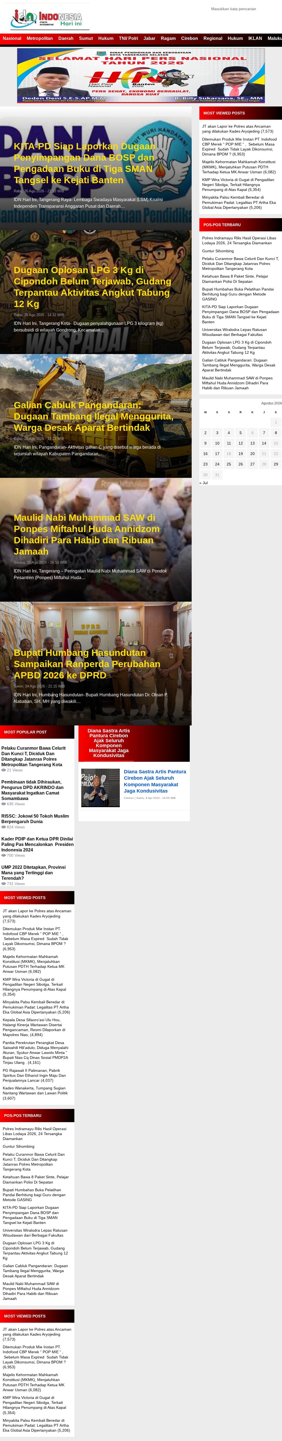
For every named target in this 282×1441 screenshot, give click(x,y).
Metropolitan (40, 38)
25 (229, 464)
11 (229, 443)
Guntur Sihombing (18, 1146)
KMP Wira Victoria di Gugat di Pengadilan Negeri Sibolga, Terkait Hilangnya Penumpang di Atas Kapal (34, 984)
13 (252, 443)
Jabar (149, 38)
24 (217, 464)
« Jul (203, 483)
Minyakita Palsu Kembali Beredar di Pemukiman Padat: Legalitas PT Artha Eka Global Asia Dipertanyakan (36, 1007)
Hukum (105, 38)
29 (276, 464)
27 (252, 464)
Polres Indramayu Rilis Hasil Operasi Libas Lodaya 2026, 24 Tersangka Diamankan (34, 1134)
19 (240, 453)
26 (240, 464)
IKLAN (255, 38)
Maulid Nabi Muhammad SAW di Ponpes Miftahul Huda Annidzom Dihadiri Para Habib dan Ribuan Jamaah (87, 534)
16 (205, 453)
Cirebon (189, 38)
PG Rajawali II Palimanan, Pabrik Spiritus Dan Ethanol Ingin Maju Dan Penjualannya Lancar (34, 1075)
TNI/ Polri (128, 38)
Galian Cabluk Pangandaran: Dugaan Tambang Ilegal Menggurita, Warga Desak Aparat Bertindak (93, 416)
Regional (213, 38)
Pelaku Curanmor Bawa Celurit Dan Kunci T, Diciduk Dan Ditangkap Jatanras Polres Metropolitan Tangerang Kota (240, 263)
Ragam (168, 38)
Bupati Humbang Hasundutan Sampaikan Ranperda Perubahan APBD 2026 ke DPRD (87, 663)
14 (264, 443)
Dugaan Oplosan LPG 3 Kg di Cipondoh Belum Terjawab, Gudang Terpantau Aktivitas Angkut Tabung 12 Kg (93, 287)
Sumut (86, 38)
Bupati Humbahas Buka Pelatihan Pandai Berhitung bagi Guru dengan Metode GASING (34, 1195)
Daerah (66, 38)
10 (217, 443)
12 (240, 443)
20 (252, 453)
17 (217, 453)
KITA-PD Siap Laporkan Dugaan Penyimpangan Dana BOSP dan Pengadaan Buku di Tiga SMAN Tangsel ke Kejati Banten (85, 163)
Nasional (12, 38)
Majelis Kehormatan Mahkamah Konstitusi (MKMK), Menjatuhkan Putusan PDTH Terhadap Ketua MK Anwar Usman (238, 167)
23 (205, 464)
